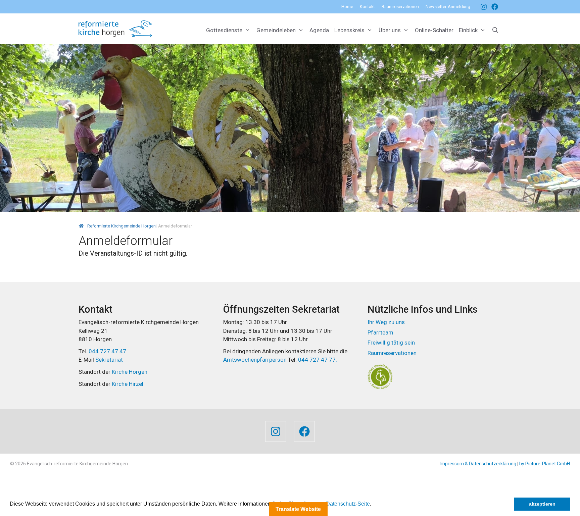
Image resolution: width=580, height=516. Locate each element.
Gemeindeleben (276, 30)
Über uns (390, 30)
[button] (374, 505)
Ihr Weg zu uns (386, 322)
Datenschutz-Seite (348, 504)
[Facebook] (482, 6)
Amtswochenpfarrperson (255, 359)
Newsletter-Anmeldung (448, 6)
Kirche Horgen (129, 371)
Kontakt (367, 6)
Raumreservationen (400, 6)
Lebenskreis (349, 30)
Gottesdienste (224, 30)
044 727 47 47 (107, 351)
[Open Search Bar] (495, 30)
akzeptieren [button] (542, 504)
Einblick (468, 30)
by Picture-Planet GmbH (544, 463)
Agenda (319, 30)
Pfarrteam (380, 332)
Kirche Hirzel (127, 383)
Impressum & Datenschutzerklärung (478, 463)
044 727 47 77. (317, 359)
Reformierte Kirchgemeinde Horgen (121, 225)
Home (347, 6)
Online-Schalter (434, 30)
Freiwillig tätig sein (391, 342)
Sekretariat (109, 359)
